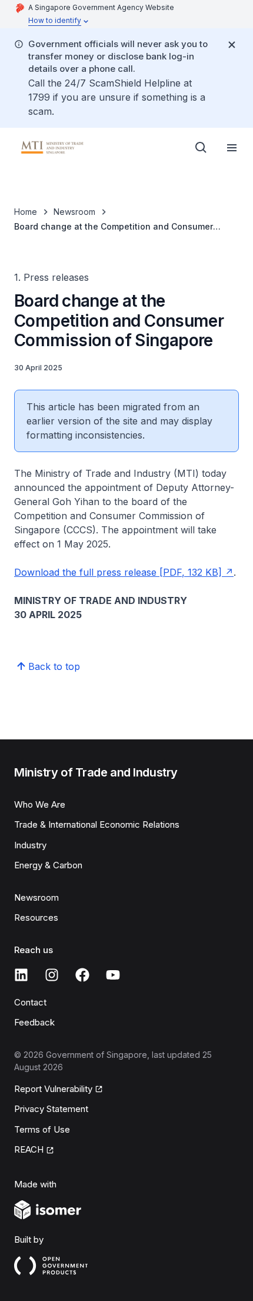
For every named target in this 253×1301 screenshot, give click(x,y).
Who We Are (39, 804)
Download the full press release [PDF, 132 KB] (118, 572)
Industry (30, 845)
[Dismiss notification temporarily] (232, 45)
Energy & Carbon (48, 865)
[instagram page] (52, 975)
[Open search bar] (201, 148)
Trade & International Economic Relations (96, 824)
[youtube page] (113, 975)
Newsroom (74, 212)
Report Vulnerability (53, 1088)
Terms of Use (42, 1129)
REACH (29, 1149)
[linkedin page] (21, 975)
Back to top (54, 666)
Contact (30, 1002)
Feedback (34, 1022)
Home (25, 212)
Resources (36, 917)
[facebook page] (82, 975)
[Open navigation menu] (232, 148)
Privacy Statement (51, 1108)
